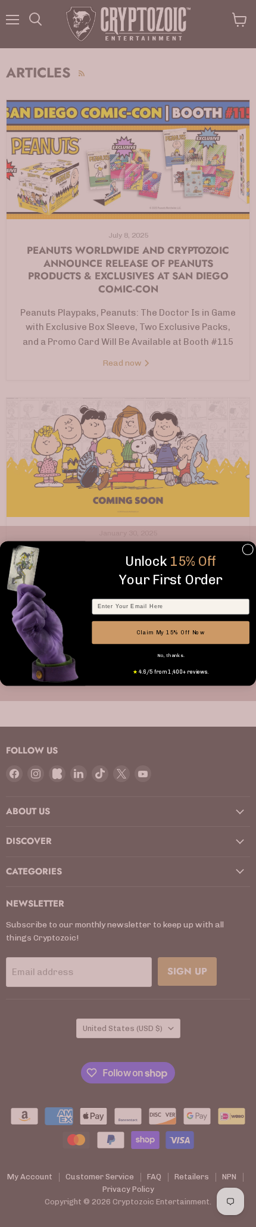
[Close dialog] (248, 549)
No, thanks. (171, 655)
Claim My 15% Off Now (170, 632)
